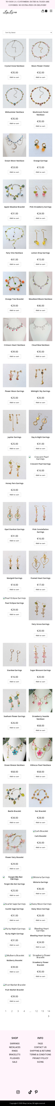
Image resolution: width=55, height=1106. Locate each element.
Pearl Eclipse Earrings (14, 603)
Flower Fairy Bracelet (14, 857)
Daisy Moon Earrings (40, 909)
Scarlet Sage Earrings (14, 909)
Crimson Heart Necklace (14, 345)
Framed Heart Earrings (40, 578)
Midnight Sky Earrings (40, 391)
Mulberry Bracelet (14, 960)
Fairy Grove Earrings (40, 624)
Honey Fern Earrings (14, 483)
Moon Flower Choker (40, 66)
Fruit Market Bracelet (14, 990)
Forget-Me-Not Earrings (14, 884)
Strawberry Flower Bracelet (40, 963)
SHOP (15, 1038)
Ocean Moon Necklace (14, 160)
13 (42, 1011)
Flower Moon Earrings (14, 391)
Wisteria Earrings (40, 882)
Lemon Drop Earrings (40, 253)
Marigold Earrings (14, 578)
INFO (40, 1038)
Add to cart (14, 77)
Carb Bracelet (40, 836)
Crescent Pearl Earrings (40, 464)
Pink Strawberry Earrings (40, 207)
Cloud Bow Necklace (40, 345)
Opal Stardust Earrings (14, 529)
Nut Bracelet (40, 811)
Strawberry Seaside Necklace (40, 717)
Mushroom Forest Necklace (40, 113)
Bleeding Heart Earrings (40, 935)
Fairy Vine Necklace (14, 253)
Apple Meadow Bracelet (14, 207)
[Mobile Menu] (50, 11)
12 (36, 1011)
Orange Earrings (41, 160)
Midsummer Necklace (14, 112)
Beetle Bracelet (14, 811)
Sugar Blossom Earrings (40, 670)
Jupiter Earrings (14, 437)
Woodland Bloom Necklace (40, 299)
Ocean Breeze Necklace (14, 765)
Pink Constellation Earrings (40, 530)
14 (48, 1011)
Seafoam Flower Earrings (14, 716)
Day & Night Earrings (40, 437)
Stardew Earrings (14, 670)
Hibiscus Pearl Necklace (40, 765)
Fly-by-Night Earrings (14, 933)
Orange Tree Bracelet (14, 299)
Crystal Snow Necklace (14, 66)
